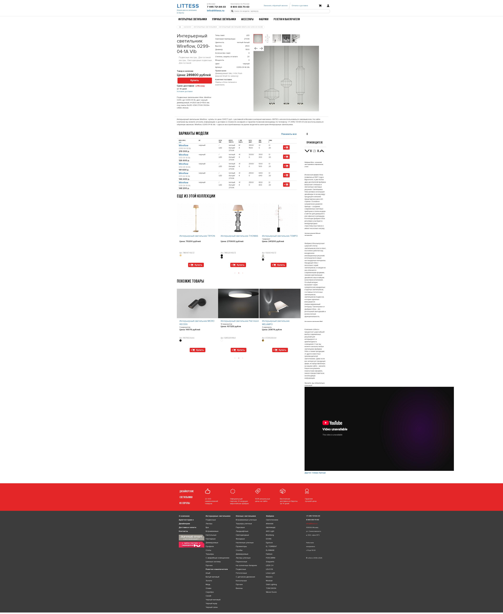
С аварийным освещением (217, 558)
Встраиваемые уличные (246, 520)
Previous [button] (178, 201)
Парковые (240, 527)
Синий (208, 596)
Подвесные (211, 520)
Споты (208, 550)
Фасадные (240, 539)
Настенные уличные (245, 542)
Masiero (269, 577)
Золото (209, 581)
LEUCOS (269, 569)
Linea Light (270, 573)
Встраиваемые (212, 531)
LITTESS (187, 6)
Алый (208, 573)
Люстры (209, 523)
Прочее (209, 565)
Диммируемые (212, 542)
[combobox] (201, 85)
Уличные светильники (224, 19)
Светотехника (272, 520)
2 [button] (238, 273)
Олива (208, 588)
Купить (194, 80)
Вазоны (239, 588)
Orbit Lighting (271, 584)
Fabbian (269, 554)
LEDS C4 (269, 565)
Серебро (210, 592)
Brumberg (270, 535)
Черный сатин (212, 607)
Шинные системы (213, 562)
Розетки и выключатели (287, 19)
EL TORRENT (271, 546)
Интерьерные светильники (192, 19)
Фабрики (263, 19)
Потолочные (241, 573)
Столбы (239, 550)
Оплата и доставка (300, 5)
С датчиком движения (245, 577)
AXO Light (270, 531)
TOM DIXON (271, 588)
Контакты (183, 531)
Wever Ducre (271, 592)
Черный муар (211, 603)
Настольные (211, 535)
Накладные (211, 539)
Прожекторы (241, 546)
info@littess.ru (215, 10)
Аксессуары (247, 19)
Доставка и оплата (187, 527)
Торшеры (210, 554)
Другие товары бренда (315, 473)
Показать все (289, 134)
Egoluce (269, 542)
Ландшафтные (242, 531)
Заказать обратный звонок (276, 5)
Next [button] (178, 268)
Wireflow (183, 145)
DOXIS (268, 539)
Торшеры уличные (244, 523)
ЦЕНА (180, 142)
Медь (208, 584)
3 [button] (242, 273)
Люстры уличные (243, 558)
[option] (197, 236)
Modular (269, 581)
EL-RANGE (270, 550)
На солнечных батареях (246, 565)
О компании (184, 516)
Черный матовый (213, 600)
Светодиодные (242, 535)
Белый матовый (212, 577)
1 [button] (235, 273)
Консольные (241, 581)
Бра (207, 527)
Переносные (241, 562)
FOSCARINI (270, 558)
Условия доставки (185, 91)
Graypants (270, 562)
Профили (210, 546)
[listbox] (251, 612)
